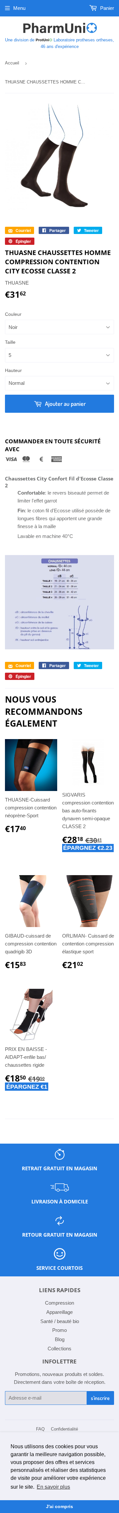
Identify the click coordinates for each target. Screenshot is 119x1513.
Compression (59, 1303)
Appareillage (59, 1312)
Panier (106, 8)
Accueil (12, 62)
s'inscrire (100, 1398)
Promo (59, 1330)
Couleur (13, 314)
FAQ (40, 1429)
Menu (19, 8)
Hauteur (13, 370)
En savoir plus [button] (53, 1487)
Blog (59, 1339)
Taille (10, 342)
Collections (59, 1348)
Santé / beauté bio (59, 1321)
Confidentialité (64, 1429)
